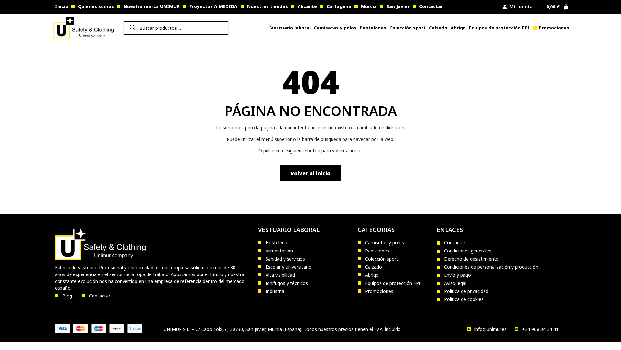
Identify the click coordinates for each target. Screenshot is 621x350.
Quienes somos (96, 6)
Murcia (369, 6)
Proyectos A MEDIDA (213, 6)
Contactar (431, 6)
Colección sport (407, 28)
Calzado (438, 28)
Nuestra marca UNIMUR (152, 6)
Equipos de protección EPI (499, 28)
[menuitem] (290, 28)
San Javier (398, 6)
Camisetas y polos (335, 28)
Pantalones (373, 28)
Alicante (307, 6)
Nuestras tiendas (267, 6)
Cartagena (339, 6)
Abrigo (458, 28)
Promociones (554, 28)
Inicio (61, 6)
